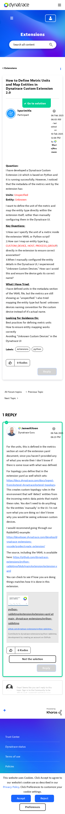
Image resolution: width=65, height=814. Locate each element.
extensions (22, 349)
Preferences (32, 807)
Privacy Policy (11, 787)
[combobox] (32, 45)
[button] (21, 798)
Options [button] (60, 68)
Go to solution (36, 103)
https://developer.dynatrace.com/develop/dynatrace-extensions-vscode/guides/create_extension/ (31, 542)
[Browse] (13, 18)
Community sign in (50, 18)
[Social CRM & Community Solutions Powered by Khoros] (54, 711)
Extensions (10, 68)
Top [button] (4, 710)
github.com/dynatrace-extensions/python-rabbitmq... (30, 629)
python (37, 349)
